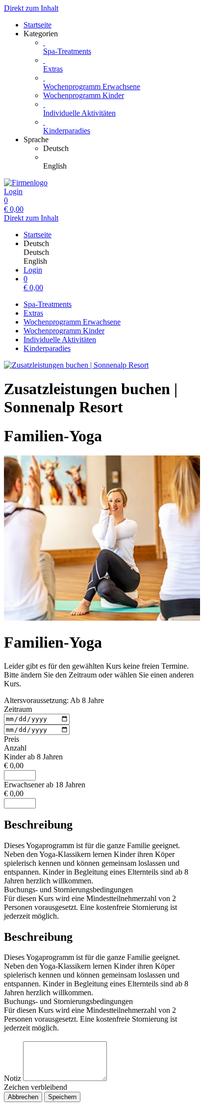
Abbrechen (23, 1097)
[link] (120, 148)
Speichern (62, 1097)
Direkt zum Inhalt (31, 8)
